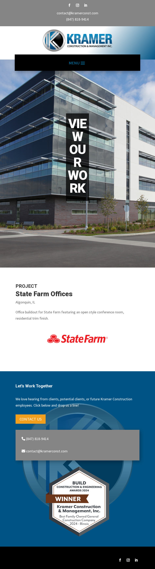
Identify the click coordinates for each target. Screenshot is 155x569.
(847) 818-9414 (77, 19)
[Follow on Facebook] (69, 5)
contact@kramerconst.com (77, 13)
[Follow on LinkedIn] (85, 5)
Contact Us (31, 419)
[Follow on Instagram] (77, 5)
